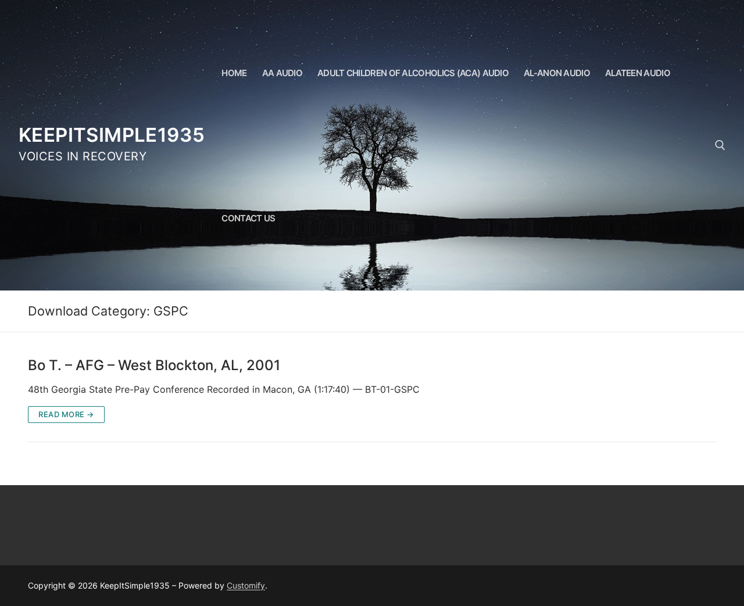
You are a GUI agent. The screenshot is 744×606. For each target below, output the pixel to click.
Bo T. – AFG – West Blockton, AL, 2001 (154, 365)
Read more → (66, 414)
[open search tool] (720, 145)
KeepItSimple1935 (112, 134)
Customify (246, 585)
